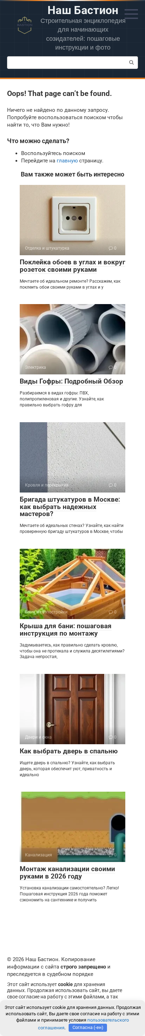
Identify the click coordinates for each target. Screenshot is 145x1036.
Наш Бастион (83, 10)
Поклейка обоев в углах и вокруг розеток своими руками (72, 266)
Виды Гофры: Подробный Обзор (71, 381)
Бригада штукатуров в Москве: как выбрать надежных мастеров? (70, 506)
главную (67, 160)
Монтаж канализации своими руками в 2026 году (67, 872)
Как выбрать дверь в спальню (69, 751)
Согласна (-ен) (87, 1027)
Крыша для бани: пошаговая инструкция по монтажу (66, 629)
